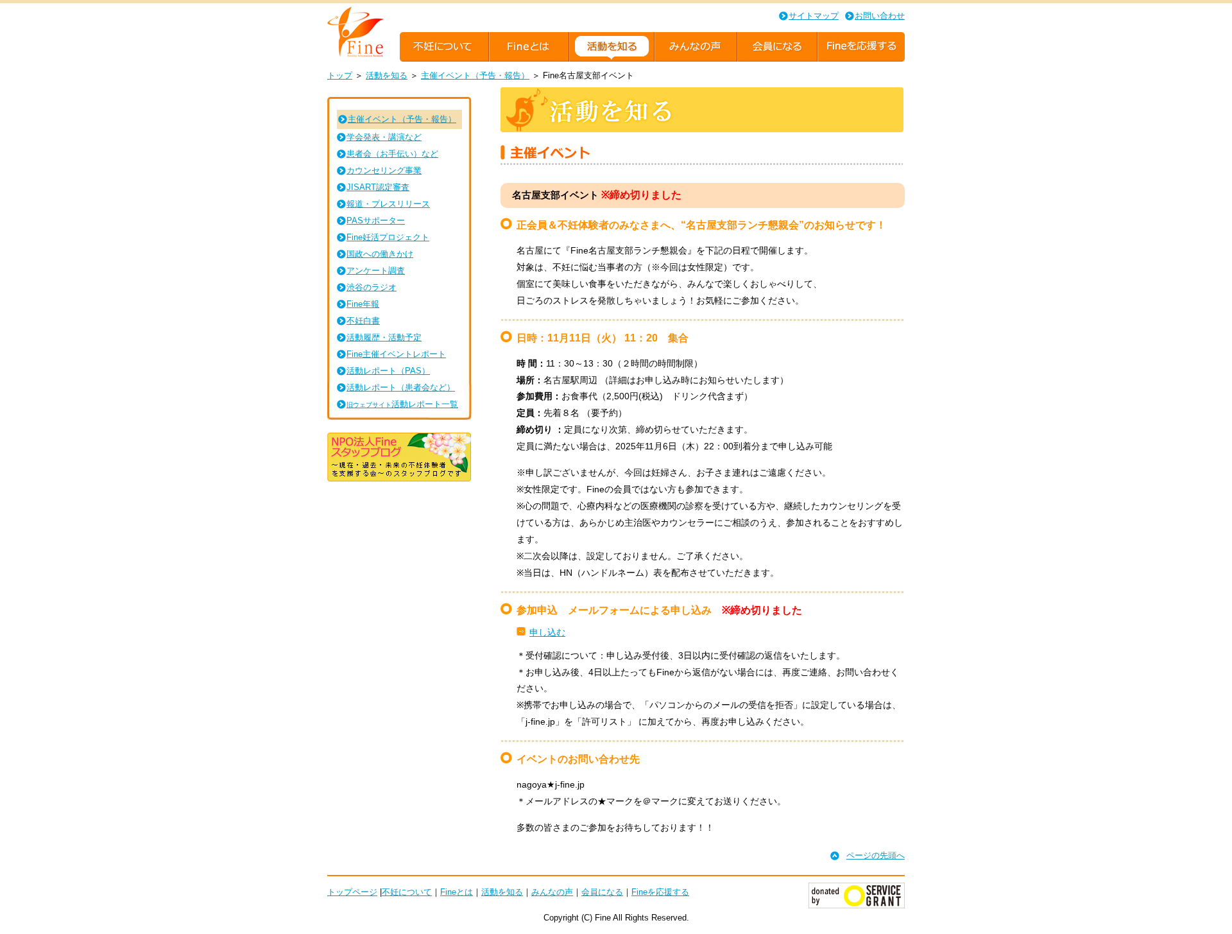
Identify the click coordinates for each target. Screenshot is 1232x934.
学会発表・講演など (384, 137)
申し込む (547, 632)
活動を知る (386, 75)
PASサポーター (375, 220)
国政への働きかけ (379, 254)
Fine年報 (362, 304)
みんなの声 (552, 892)
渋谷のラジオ (371, 287)
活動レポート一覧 (402, 404)
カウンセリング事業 (384, 170)
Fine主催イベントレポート (396, 354)
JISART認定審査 (377, 187)
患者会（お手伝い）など (392, 154)
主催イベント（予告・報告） (475, 75)
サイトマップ (814, 16)
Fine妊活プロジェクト (387, 237)
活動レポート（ (388, 371)
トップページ (352, 892)
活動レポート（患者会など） (400, 387)
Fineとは (456, 892)
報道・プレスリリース (388, 204)
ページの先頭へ (875, 855)
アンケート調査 (375, 270)
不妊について (407, 892)
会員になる (602, 892)
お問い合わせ (880, 16)
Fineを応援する (660, 892)
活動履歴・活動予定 (384, 337)
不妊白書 (363, 320)
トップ (339, 75)
